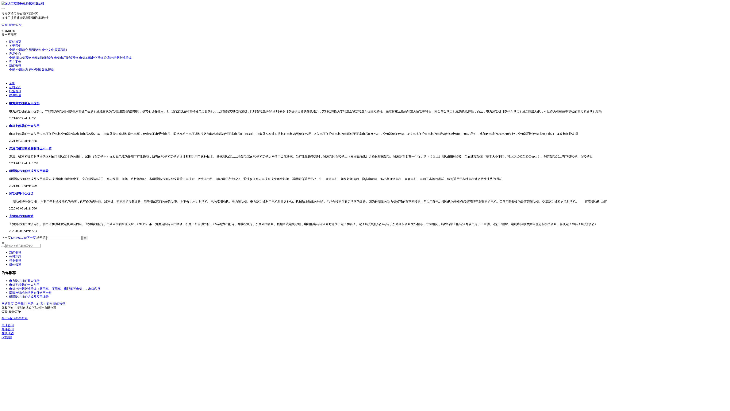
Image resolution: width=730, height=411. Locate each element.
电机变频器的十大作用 (24, 284)
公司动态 (15, 87)
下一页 (31, 237)
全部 (12, 49)
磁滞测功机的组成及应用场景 (29, 296)
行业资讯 (15, 91)
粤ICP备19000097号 (15, 318)
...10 (24, 237)
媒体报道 (15, 95)
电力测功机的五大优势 (24, 280)
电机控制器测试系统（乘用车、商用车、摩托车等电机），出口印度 (54, 288)
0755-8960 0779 (11, 24)
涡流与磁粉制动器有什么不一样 (30, 292)
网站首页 (15, 41)
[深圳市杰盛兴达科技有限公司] (365, 4)
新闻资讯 (15, 252)
